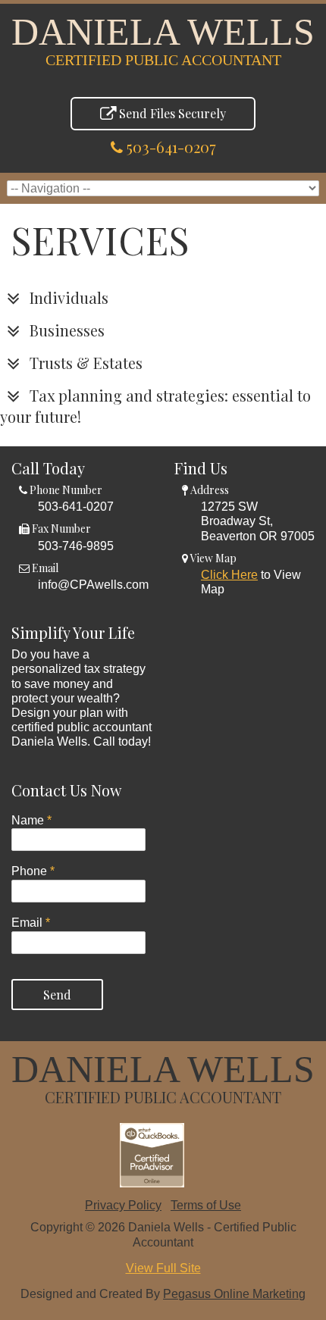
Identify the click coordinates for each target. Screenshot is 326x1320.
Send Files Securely (171, 113)
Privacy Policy (123, 1205)
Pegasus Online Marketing (234, 1293)
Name (31, 820)
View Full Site (163, 1268)
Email (30, 922)
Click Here (229, 574)
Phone (33, 871)
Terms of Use (206, 1205)
